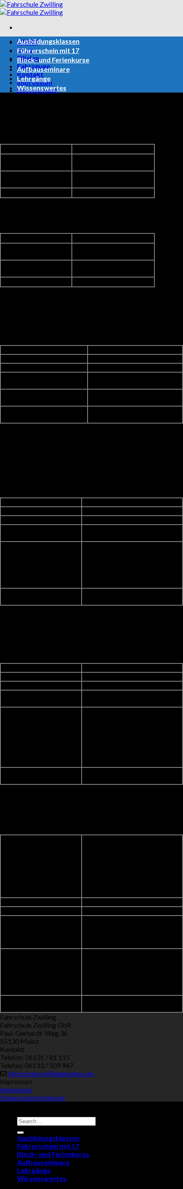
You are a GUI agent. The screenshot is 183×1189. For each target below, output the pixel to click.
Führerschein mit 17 (48, 50)
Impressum (16, 1089)
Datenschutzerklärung (32, 1097)
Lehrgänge (34, 78)
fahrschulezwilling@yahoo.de (50, 1073)
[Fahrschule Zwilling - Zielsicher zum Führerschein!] (31, 8)
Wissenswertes (41, 88)
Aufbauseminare (43, 69)
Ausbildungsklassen (48, 41)
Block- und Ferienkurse (53, 60)
